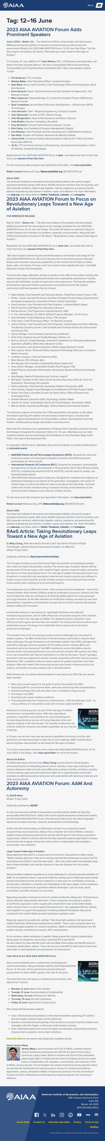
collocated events (18, 448)
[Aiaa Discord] (96, 1114)
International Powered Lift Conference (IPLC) (34, 464)
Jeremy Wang (28, 1048)
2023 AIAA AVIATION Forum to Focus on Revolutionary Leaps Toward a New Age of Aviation (51, 203)
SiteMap (94, 1127)
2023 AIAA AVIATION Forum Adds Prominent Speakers (44, 32)
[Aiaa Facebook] (37, 1115)
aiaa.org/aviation (83, 165)
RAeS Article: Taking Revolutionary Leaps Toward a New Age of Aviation (51, 534)
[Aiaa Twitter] (44, 1115)
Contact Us (39, 1122)
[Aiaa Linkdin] (53, 1115)
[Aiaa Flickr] (88, 1115)
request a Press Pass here (30, 158)
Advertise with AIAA (59, 1122)
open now (63, 245)
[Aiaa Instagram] (62, 1115)
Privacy (77, 1122)
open (60, 155)
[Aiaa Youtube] (79, 1115)
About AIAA (23, 1122)
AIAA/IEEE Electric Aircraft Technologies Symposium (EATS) (41, 454)
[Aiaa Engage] (70, 1115)
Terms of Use (91, 1122)
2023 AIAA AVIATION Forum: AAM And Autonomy (49, 786)
